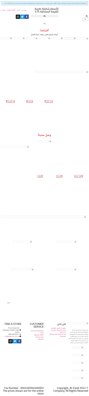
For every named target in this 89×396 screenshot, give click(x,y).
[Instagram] (18, 17)
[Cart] (85, 19)
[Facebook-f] (26, 17)
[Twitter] (22, 17)
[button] (86, 16)
